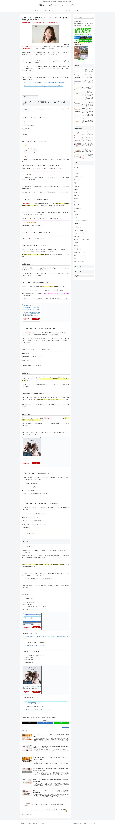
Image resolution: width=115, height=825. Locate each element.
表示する (35, 96)
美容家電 (24, 717)
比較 (55, 717)
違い (32, 717)
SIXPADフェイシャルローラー (47, 717)
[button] (93, 17)
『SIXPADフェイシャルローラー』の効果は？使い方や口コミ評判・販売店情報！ (43, 86)
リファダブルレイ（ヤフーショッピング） (34, 645)
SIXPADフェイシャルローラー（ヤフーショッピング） (37, 709)
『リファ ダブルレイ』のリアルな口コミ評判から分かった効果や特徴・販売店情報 (44, 82)
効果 (29, 717)
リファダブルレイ (37, 717)
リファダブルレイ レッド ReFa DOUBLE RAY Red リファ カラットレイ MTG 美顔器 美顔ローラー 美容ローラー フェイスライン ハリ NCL (31, 313)
